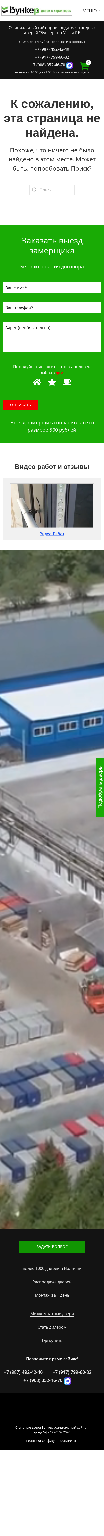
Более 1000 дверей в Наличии (52, 1268)
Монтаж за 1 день (52, 1295)
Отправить (20, 404)
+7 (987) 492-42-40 (52, 49)
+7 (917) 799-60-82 (52, 57)
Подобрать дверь (99, 787)
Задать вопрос (52, 1246)
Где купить (52, 1340)
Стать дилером (52, 1327)
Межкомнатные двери (52, 1313)
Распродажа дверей (52, 1282)
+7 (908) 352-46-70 (48, 65)
